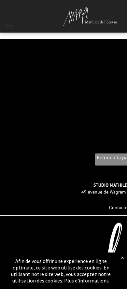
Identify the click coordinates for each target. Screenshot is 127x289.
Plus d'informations (86, 280)
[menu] (9, 27)
